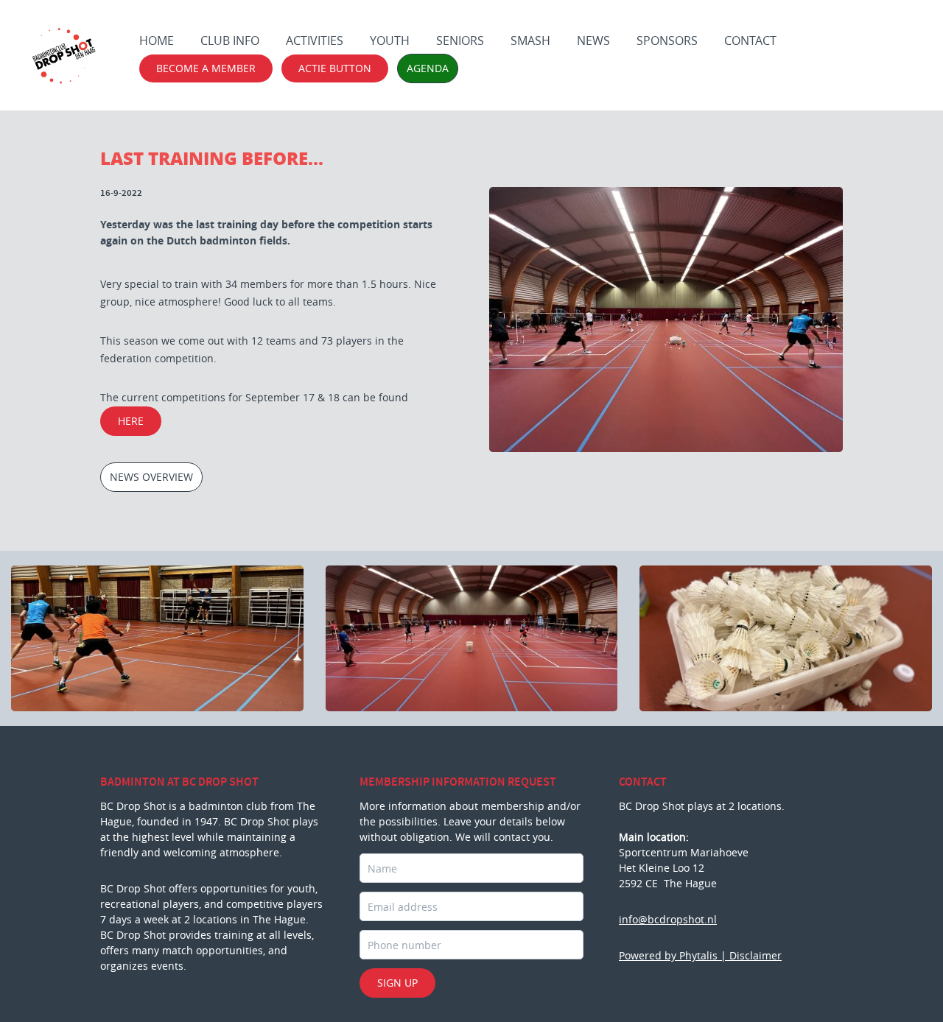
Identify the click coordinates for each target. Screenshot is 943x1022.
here (131, 421)
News (593, 40)
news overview (151, 477)
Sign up (397, 983)
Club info (229, 40)
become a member (206, 68)
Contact (750, 40)
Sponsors (667, 40)
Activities (314, 40)
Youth (390, 40)
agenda (428, 68)
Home (156, 40)
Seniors (460, 40)
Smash (530, 40)
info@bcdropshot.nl (668, 919)
